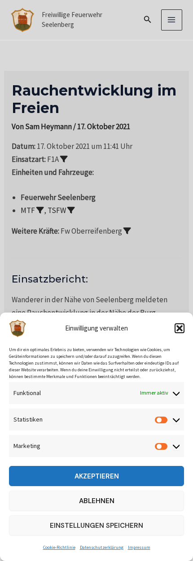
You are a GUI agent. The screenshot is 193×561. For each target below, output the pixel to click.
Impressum (139, 547)
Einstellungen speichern (96, 525)
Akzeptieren (97, 476)
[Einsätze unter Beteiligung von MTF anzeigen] (40, 210)
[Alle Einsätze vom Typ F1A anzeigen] (64, 159)
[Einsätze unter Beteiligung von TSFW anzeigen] (71, 210)
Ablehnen (96, 500)
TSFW (57, 210)
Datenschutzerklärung (101, 547)
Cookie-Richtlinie (59, 547)
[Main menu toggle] (172, 20)
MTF (28, 210)
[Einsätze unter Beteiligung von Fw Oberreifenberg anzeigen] (127, 231)
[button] (179, 328)
